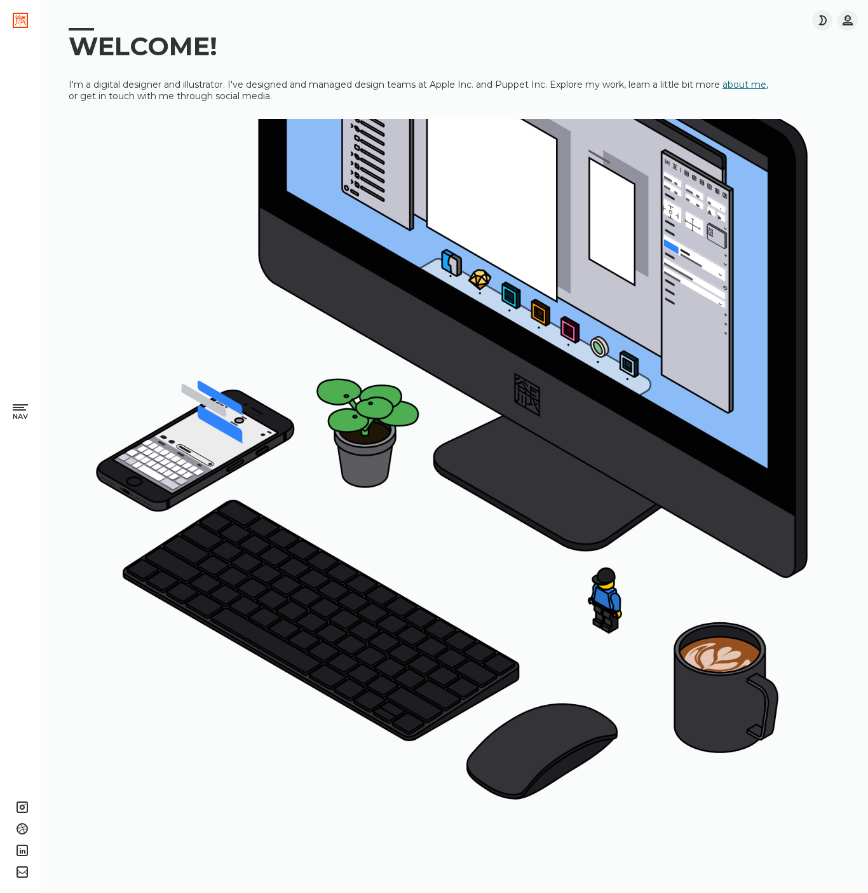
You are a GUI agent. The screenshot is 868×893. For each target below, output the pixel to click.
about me (744, 84)
